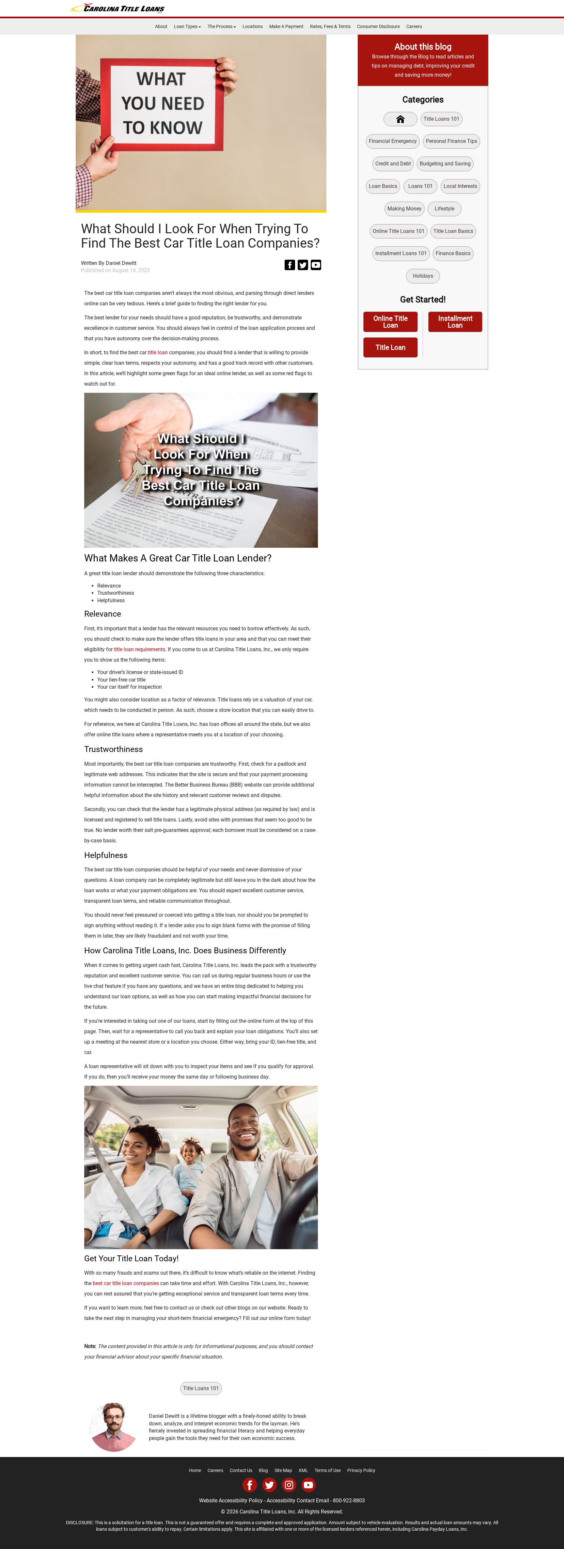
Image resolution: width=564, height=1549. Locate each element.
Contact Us (241, 1470)
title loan (158, 352)
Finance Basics (453, 253)
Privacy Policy (361, 1470)
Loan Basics (383, 186)
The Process (220, 26)
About (161, 26)
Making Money (404, 209)
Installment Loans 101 (401, 253)
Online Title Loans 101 (399, 231)
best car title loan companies (126, 1283)
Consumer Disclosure (378, 26)
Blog (263, 1470)
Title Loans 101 (201, 1388)
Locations (253, 26)
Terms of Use (328, 1470)
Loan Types (186, 26)
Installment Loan (455, 321)
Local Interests (460, 186)
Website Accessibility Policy (231, 1500)
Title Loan (391, 347)
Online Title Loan (390, 321)
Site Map (283, 1470)
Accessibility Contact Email (298, 1500)
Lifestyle (444, 209)
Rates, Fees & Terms (330, 26)
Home (195, 1470)
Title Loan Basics (453, 231)
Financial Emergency (393, 141)
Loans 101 (420, 186)
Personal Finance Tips (451, 141)
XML (303, 1470)
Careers (414, 26)
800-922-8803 (349, 1500)
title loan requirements (139, 649)
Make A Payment (286, 26)
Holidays (423, 276)
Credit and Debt (393, 164)
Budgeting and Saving (445, 164)
